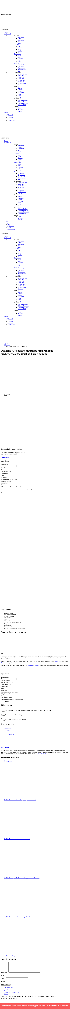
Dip (19, 52)
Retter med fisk (22, 105)
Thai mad (20, 85)
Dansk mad (21, 75)
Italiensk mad (21, 80)
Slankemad (21, 64)
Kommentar (7, 728)
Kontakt (6, 989)
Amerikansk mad (22, 74)
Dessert (20, 111)
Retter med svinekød (23, 103)
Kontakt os (10, 119)
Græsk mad (21, 78)
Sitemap (6, 994)
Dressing (20, 49)
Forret (19, 108)
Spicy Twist (11, 734)
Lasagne (20, 91)
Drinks (19, 55)
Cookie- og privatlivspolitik (11, 992)
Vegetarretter (21, 66)
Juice (19, 57)
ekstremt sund (4, 662)
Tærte (19, 97)
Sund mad (17, 63)
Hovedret (20, 109)
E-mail (3, 978)
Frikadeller (21, 89)
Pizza (19, 94)
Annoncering (11, 120)
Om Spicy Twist (8, 114)
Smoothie (20, 58)
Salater (19, 47)
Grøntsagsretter (22, 69)
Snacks (20, 51)
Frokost (20, 38)
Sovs (19, 46)
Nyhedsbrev (11, 117)
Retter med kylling (23, 100)
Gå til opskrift (5, 457)
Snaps (19, 61)
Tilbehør (16, 44)
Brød (19, 41)
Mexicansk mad (22, 83)
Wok (19, 71)
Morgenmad (21, 37)
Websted (3, 981)
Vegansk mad (21, 68)
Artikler (6, 112)
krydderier (57, 661)
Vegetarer (30, 665)
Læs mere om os (41, 753)
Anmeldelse (7, 730)
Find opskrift (7, 34)
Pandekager (21, 92)
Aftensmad (21, 40)
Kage (19, 43)
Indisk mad (21, 81)
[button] (5, 29)
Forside (6, 32)
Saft (19, 60)
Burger (20, 88)
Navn (3, 975)
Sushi (19, 95)
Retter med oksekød (23, 102)
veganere (37, 665)
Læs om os (10, 115)
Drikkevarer (17, 54)
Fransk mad (21, 77)
